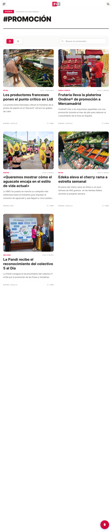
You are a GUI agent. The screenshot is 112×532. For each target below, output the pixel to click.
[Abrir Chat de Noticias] (104, 524)
